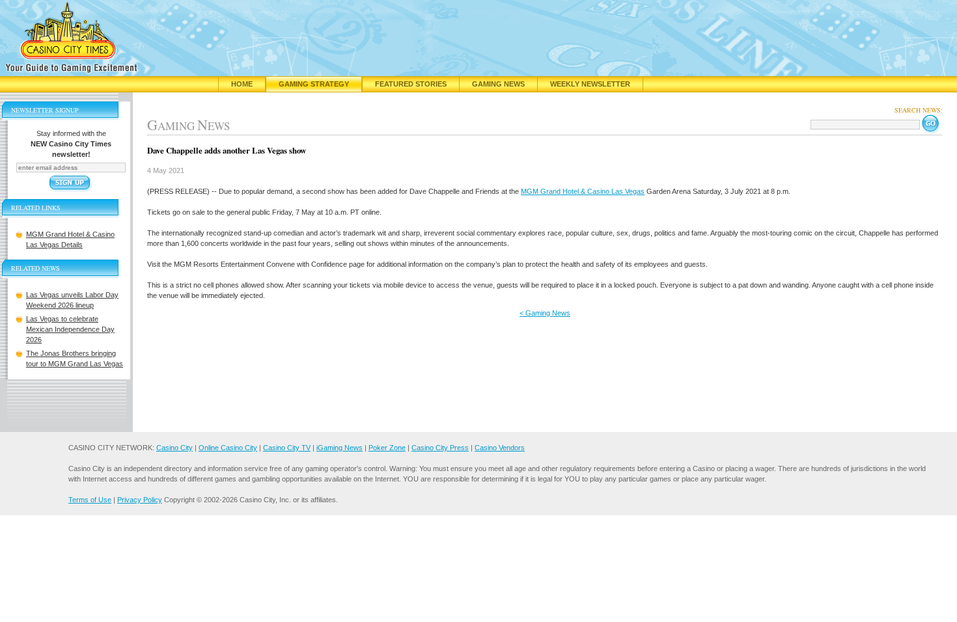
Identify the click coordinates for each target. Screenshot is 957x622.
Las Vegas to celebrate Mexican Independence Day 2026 (70, 329)
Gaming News (498, 84)
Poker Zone (387, 448)
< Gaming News (545, 313)
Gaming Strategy (314, 84)
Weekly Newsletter (590, 84)
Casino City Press (440, 448)
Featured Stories (411, 84)
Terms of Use (89, 500)
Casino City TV (287, 448)
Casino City (174, 448)
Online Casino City (228, 448)
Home (242, 84)
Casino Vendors (500, 448)
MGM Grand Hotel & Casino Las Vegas (583, 191)
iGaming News (339, 448)
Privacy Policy (139, 500)
